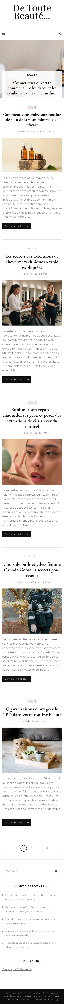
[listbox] (32, 69)
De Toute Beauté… (32, 12)
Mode (32, 556)
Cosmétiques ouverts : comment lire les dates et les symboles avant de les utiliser (32, 88)
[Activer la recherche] (60, 34)
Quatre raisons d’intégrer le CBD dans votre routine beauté (32, 711)
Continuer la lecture (17, 226)
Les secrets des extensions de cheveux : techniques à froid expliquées (32, 261)
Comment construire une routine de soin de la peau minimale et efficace (32, 119)
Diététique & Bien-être (17, 969)
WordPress (36, 999)
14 (47, 848)
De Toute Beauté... (36, 993)
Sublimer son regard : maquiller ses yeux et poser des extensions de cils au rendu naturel (32, 418)
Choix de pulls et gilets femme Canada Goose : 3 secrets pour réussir (32, 569)
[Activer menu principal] (4, 34)
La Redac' (22, 131)
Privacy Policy (50, 999)
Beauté (32, 75)
